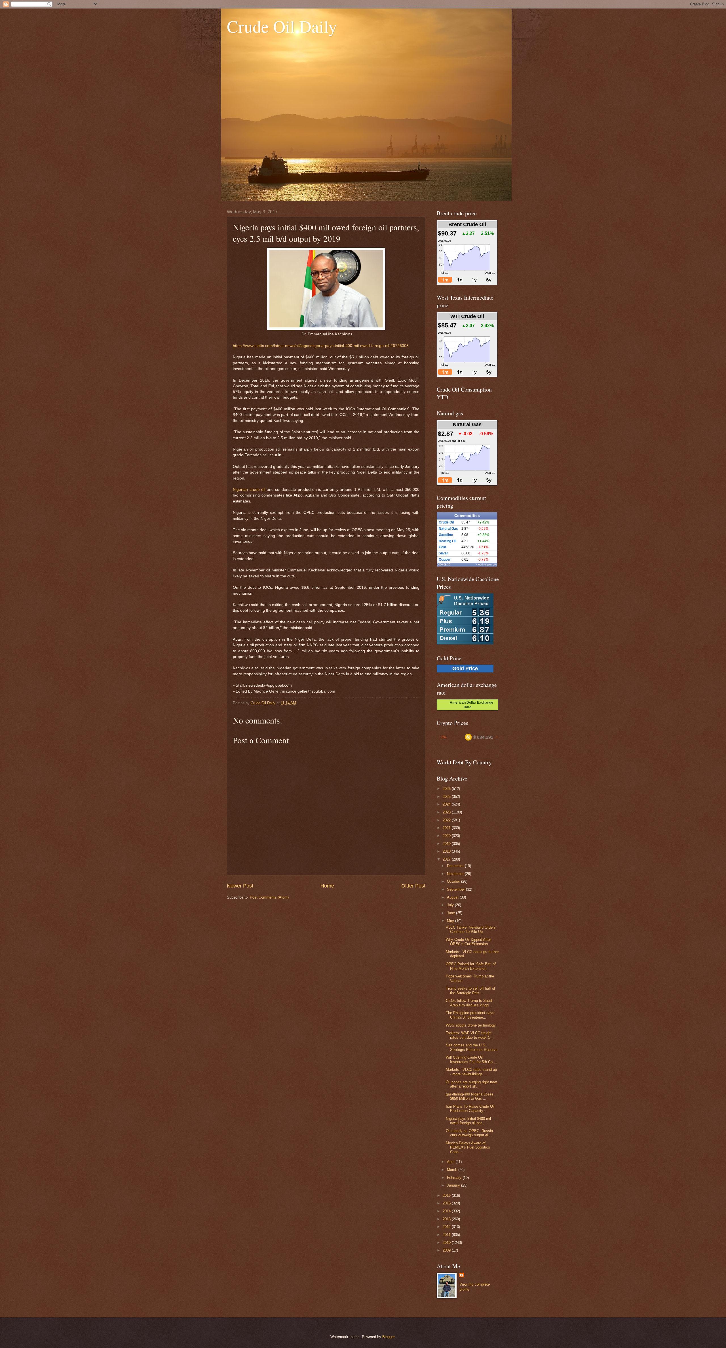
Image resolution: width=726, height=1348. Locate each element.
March (452, 1170)
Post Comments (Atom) (269, 897)
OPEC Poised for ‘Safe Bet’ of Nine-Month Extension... (471, 966)
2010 (447, 1242)
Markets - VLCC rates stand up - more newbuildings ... (471, 1071)
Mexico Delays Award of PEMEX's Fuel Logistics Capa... (468, 1147)
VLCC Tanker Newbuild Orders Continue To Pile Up (471, 929)
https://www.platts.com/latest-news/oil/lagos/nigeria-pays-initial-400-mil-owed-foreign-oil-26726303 (321, 346)
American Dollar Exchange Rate (469, 705)
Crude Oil (446, 522)
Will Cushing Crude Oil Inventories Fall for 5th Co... (471, 1059)
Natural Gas (448, 529)
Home (327, 886)
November (456, 874)
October (454, 881)
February (455, 1177)
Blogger (388, 1337)
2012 (447, 1227)
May (451, 921)
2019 (447, 844)
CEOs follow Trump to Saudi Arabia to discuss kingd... (469, 1002)
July (451, 905)
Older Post (413, 886)
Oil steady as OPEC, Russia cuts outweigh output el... (469, 1133)
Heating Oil (447, 541)
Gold (442, 547)
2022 (447, 820)
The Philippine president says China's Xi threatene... (470, 1015)
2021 (447, 828)
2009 (447, 1250)
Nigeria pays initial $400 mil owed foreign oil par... (468, 1120)
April (451, 1162)
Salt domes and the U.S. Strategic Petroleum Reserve (471, 1047)
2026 (447, 788)
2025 (447, 796)
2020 (447, 836)
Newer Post (240, 886)
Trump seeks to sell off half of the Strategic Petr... (470, 990)
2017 (447, 859)
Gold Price (465, 668)
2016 (447, 1195)
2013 (447, 1219)
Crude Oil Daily (282, 26)
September (456, 889)
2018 (447, 851)
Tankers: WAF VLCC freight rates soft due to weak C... (470, 1035)
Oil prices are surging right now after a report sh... (471, 1084)
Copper (445, 560)
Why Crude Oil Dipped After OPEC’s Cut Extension (468, 941)
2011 (447, 1235)
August (453, 897)
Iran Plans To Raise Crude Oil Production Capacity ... (470, 1108)
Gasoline (446, 535)
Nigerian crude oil (249, 489)
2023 (447, 812)
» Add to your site (486, 564)
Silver (443, 553)
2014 (447, 1211)
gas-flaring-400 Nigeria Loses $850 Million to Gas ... (469, 1096)
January (454, 1185)
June (451, 913)
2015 (447, 1203)
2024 (447, 804)
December (456, 866)
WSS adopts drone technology (471, 1025)
